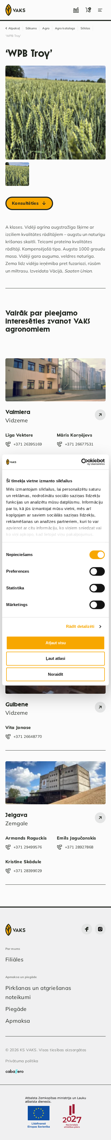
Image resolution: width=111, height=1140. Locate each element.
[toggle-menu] (100, 10)
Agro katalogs (65, 28)
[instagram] (100, 929)
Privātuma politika (21, 1060)
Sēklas (85, 28)
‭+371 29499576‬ (27, 847)
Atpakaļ (14, 28)
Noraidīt (55, 674)
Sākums (31, 28)
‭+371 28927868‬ (79, 847)
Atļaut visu (56, 642)
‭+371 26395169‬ (27, 444)
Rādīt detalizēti (80, 626)
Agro (45, 28)
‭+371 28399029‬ (27, 870)
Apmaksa (17, 1020)
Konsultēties (25, 203)
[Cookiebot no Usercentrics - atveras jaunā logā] (81, 461)
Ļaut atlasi (55, 658)
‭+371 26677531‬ (79, 444)
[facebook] (86, 929)
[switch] (97, 571)
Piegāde (16, 1009)
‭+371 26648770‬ (27, 736)
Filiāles (14, 959)
